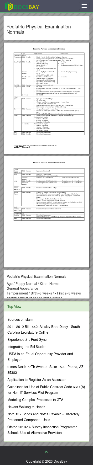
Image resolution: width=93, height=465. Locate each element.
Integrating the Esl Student (27, 346)
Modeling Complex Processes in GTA (35, 399)
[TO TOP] (46, 451)
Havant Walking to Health (26, 406)
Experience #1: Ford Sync (26, 339)
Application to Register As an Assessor (36, 379)
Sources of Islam (20, 319)
